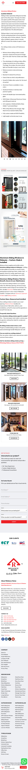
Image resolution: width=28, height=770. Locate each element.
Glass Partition (18, 717)
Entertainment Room (20, 691)
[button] (13, 3)
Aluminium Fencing (19, 723)
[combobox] (14, 510)
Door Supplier (4, 664)
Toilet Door (4, 687)
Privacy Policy (4, 668)
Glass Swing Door (19, 715)
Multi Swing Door (5, 709)
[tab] (3, 170)
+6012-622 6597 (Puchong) (9, 619)
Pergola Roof (18, 725)
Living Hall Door (5, 695)
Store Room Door (19, 681)
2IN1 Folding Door (5, 711)
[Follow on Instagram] (6, 639)
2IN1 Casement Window (7, 715)
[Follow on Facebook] (2, 639)
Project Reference (5, 656)
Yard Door (17, 683)
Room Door (18, 687)
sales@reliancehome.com (11, 624)
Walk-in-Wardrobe (5, 691)
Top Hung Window (5, 721)
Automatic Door (5, 744)
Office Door (18, 711)
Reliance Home (9, 304)
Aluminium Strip (19, 727)
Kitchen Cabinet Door (20, 689)
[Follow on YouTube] (13, 639)
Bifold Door (4, 681)
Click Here (6, 635)
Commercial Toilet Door (21, 719)
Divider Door (4, 693)
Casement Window (5, 717)
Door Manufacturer (6, 662)
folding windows (11, 295)
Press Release (4, 654)
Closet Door (4, 689)
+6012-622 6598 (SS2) (8, 621)
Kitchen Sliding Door (6, 685)
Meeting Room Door (6, 748)
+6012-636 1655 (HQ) (8, 618)
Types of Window (5, 725)
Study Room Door (19, 677)
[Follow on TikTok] (9, 639)
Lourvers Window (5, 727)
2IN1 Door (3, 752)
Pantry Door (18, 697)
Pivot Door (3, 713)
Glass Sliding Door (5, 683)
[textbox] (13, 517)
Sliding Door (4, 677)
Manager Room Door (20, 693)
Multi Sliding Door (5, 707)
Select (2, 507)
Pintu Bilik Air (4, 697)
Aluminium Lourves (19, 721)
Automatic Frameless (6, 746)
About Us (3, 652)
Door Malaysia (4, 660)
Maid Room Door (19, 679)
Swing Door (4, 679)
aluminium (10, 289)
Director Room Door (20, 695)
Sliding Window (5, 719)
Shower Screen (5, 754)
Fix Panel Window (5, 723)
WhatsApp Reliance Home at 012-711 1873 (11, 343)
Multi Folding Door (5, 705)
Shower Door (18, 685)
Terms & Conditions (16, 764)
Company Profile (5, 658)
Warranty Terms (5, 666)
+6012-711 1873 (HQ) (8, 616)
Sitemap (24, 764)
